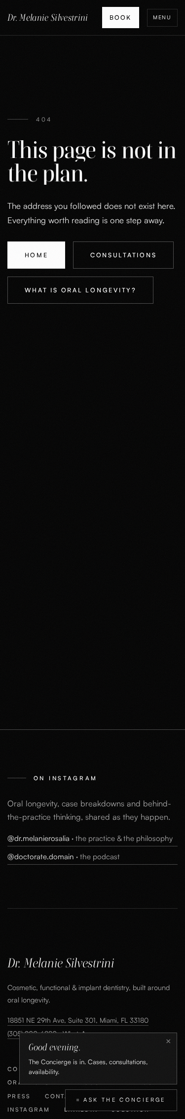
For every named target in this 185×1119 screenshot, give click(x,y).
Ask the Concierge (124, 1099)
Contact (62, 1096)
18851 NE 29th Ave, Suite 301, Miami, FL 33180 (77, 1020)
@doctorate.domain (63, 856)
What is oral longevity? (81, 290)
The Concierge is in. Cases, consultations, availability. (88, 1058)
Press (19, 1096)
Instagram (28, 1109)
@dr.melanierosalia (90, 838)
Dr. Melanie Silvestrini (47, 17)
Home (36, 255)
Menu (162, 17)
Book (120, 17)
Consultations (123, 255)
